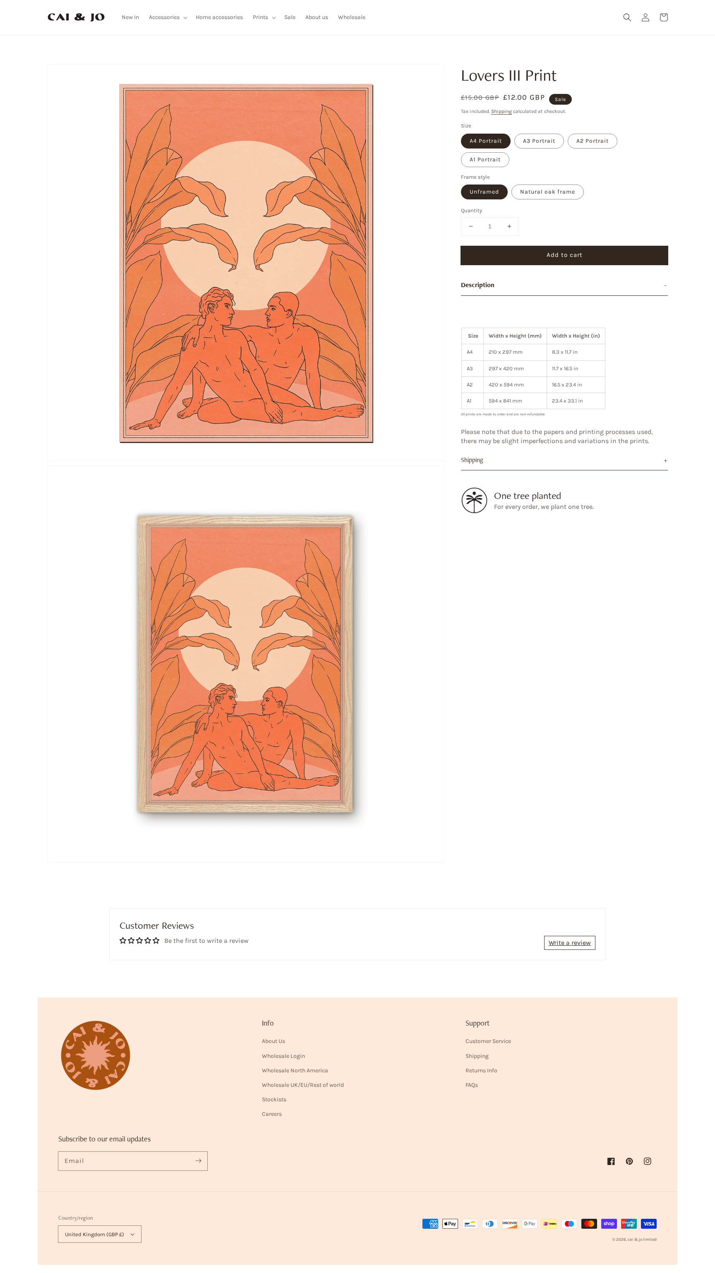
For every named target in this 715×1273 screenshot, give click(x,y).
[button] (627, 17)
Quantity (471, 210)
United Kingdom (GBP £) (94, 1234)
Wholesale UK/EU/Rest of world (303, 1084)
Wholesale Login (283, 1056)
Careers (272, 1113)
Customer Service (488, 1041)
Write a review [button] (570, 943)
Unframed (484, 191)
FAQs (471, 1084)
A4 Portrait (486, 140)
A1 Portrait (485, 159)
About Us (273, 1041)
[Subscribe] (198, 1161)
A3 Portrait (539, 140)
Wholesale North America (295, 1070)
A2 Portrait (592, 140)
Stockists (274, 1099)
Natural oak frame (547, 191)
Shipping (501, 111)
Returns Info (481, 1070)
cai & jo (635, 1239)
